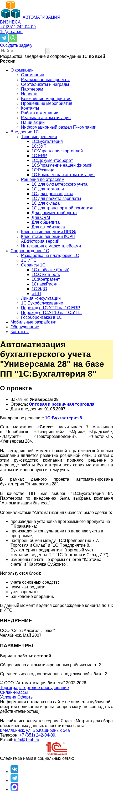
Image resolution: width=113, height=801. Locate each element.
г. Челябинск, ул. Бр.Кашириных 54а (35, 730)
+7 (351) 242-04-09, (37, 735)
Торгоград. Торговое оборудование (34, 687)
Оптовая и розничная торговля (61, 404)
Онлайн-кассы (14, 692)
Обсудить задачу (16, 45)
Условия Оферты (17, 697)
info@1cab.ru (26, 740)
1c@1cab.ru (11, 31)
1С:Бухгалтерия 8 (63, 418)
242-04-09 (18, 27)
